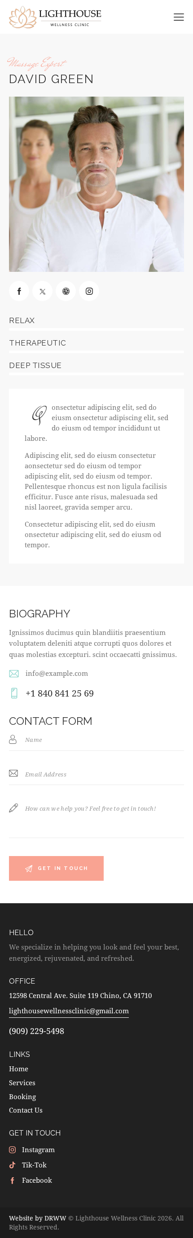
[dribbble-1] (66, 291)
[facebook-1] (19, 291)
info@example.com (57, 673)
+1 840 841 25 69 (60, 693)
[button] (179, 16)
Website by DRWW (37, 1218)
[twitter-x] (42, 291)
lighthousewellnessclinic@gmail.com (69, 1010)
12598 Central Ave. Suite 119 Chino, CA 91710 (80, 995)
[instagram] (89, 291)
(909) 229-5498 (36, 1030)
